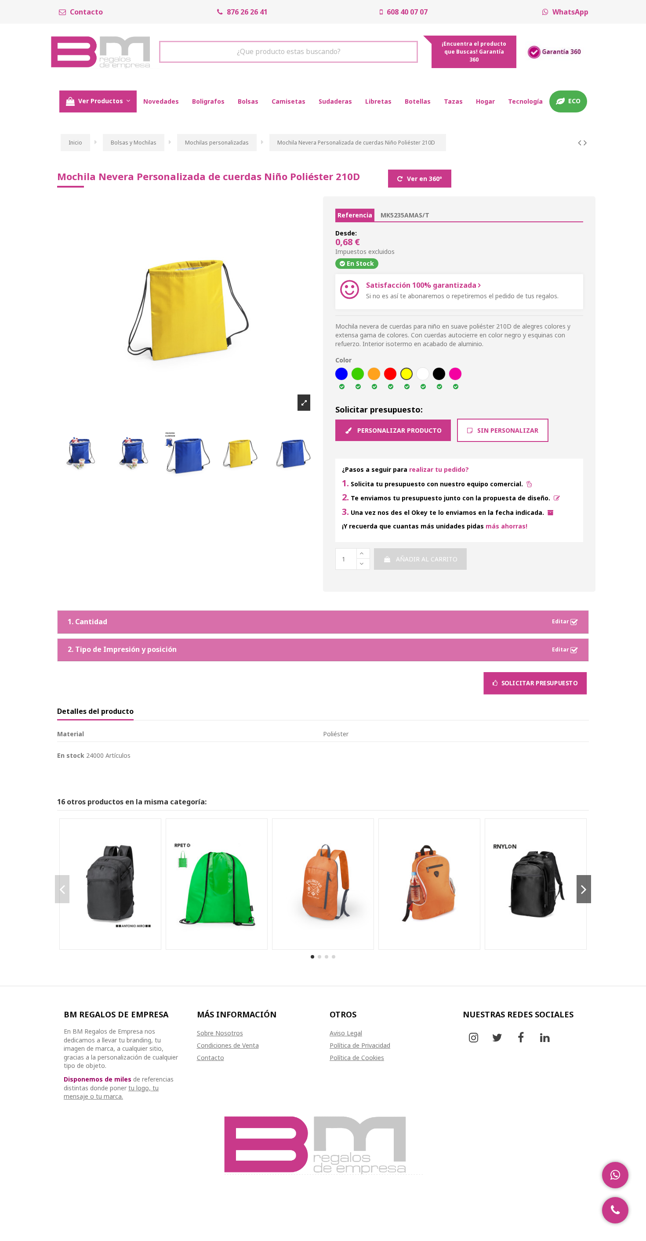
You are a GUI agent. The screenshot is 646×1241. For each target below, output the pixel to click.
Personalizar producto (399, 430)
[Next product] (585, 142)
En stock (70, 755)
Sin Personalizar (506, 430)
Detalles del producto (95, 711)
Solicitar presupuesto (538, 685)
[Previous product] (581, 142)
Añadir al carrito (426, 559)
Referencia (355, 215)
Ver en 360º (423, 178)
